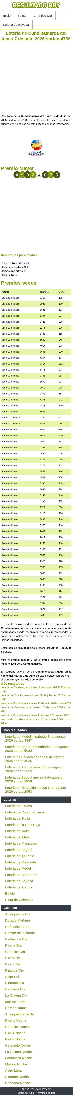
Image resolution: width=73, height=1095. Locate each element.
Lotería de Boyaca (19, 881)
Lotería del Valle (17, 831)
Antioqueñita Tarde (19, 1014)
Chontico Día (42, 15)
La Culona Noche (18, 1052)
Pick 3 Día (13, 964)
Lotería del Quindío (19, 856)
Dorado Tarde (15, 1008)
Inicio (7, 15)
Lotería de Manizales (21, 843)
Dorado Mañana (17, 920)
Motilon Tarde (15, 1002)
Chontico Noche (17, 1027)
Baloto (22, 15)
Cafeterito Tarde (17, 927)
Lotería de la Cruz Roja (22, 825)
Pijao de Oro (14, 970)
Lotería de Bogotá (18, 850)
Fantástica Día (16, 939)
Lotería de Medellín (19, 868)
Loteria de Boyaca (16, 24)
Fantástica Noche (18, 1058)
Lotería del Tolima (18, 806)
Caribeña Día (15, 989)
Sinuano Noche (17, 1077)
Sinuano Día (14, 983)
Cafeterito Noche (18, 1045)
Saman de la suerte (20, 933)
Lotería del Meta (17, 837)
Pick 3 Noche (15, 1039)
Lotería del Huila (17, 818)
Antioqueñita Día (17, 914)
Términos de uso (45, 1092)
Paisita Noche (15, 1020)
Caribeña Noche (17, 1083)
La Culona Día (16, 995)
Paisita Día (13, 945)
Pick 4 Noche (15, 1033)
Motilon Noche (16, 1064)
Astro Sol (12, 977)
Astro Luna (13, 1070)
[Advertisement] (36, 78)
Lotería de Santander (21, 875)
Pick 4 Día (13, 958)
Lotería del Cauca (18, 887)
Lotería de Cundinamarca (24, 812)
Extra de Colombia (19, 900)
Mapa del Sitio (26, 1092)
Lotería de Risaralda (20, 862)
